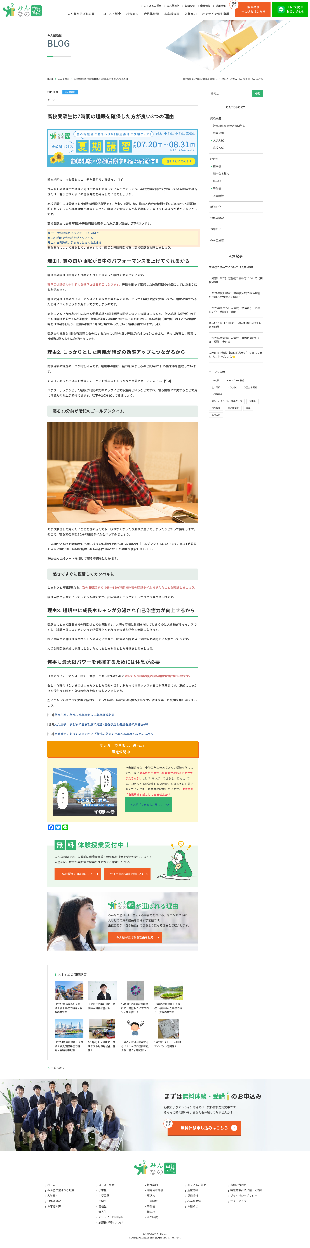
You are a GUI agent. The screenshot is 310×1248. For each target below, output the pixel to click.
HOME (50, 79)
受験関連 (215, 118)
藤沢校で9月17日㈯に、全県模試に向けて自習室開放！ (235, 325)
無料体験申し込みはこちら (253, 9)
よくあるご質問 (152, 5)
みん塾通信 (173, 5)
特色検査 (216, 408)
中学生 (102, 1201)
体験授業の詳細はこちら (78, 874)
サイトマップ (238, 1201)
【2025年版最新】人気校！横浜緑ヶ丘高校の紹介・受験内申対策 (234, 310)
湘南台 (252, 401)
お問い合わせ (238, 1185)
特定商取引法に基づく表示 (246, 1190)
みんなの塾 (133, 1238)
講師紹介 (215, 207)
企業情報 (205, 5)
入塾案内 (191, 14)
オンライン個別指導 (215, 14)
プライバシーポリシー (243, 1195)
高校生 (102, 1206)
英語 (248, 408)
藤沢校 (217, 181)
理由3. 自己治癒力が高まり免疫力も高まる (76, 242)
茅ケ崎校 (152, 1217)
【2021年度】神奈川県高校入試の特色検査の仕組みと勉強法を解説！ (234, 295)
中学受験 (218, 133)
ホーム (51, 1185)
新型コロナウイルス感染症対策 (227, 401)
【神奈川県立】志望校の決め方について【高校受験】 (236, 280)
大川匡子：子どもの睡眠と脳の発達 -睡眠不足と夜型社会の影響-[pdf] (101, 724)
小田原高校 (217, 394)
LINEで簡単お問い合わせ (295, 9)
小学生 (102, 1190)
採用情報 (221, 5)
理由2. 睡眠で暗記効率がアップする (71, 237)
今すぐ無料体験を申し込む (127, 874)
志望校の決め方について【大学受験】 (232, 267)
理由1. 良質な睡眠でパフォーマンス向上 (74, 233)
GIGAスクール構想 (235, 380)
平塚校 (217, 188)
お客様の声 (171, 14)
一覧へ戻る (58, 1067)
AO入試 (215, 380)
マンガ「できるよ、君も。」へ (149, 804)
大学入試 (218, 140)
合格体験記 (151, 14)
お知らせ (190, 5)
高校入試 (218, 148)
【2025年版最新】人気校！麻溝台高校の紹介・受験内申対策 (234, 339)
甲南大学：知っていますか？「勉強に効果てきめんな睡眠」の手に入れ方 (103, 734)
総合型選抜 (233, 408)
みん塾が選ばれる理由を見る (135, 937)
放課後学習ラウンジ (110, 1222)
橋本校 (217, 166)
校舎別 (214, 159)
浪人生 (102, 1212)
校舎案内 (132, 14)
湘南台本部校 (221, 173)
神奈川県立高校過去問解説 (229, 125)
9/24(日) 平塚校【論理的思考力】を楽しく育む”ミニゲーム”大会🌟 (235, 354)
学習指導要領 (250, 387)
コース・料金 (112, 14)
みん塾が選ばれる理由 (83, 14)
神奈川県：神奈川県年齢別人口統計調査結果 (84, 715)
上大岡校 (218, 195)
